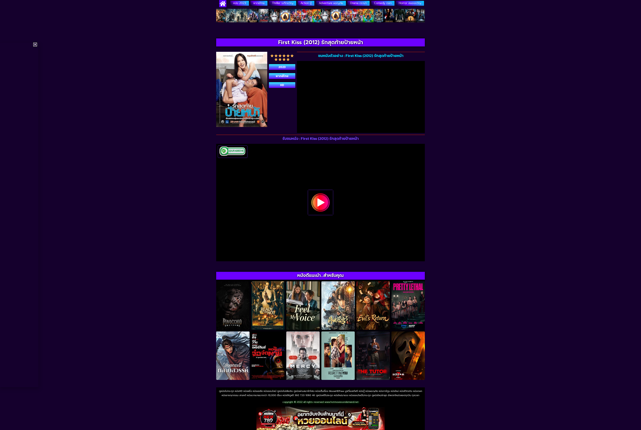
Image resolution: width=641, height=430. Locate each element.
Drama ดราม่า (358, 3)
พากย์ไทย (259, 3)
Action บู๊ (305, 3)
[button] (35, 44)
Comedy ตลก (383, 3)
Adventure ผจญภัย (331, 3)
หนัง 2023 (239, 3)
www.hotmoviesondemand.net (342, 402)
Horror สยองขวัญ (410, 3)
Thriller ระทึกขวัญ (282, 3)
